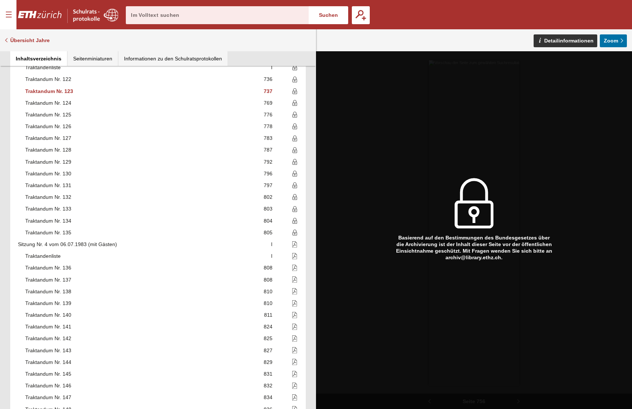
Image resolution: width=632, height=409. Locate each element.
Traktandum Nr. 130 (48, 173)
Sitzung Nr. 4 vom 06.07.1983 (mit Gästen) (67, 244)
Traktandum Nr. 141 (48, 327)
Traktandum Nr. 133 (48, 209)
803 (268, 209)
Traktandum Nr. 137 (48, 280)
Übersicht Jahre (30, 40)
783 (268, 138)
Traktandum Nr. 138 (48, 291)
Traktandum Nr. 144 (48, 362)
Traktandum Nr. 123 (49, 91)
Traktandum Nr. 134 (48, 221)
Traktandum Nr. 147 (48, 397)
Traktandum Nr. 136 (48, 268)
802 (268, 197)
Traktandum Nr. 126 (48, 126)
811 (268, 315)
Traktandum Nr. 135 (48, 232)
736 (268, 79)
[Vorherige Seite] (429, 401)
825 (268, 338)
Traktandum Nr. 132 (48, 197)
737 (268, 91)
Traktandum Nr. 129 (48, 162)
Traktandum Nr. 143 (48, 350)
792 (268, 162)
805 (268, 232)
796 (268, 173)
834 (268, 397)
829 (268, 362)
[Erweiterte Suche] (361, 15)
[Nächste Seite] (519, 401)
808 (268, 268)
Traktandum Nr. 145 (48, 374)
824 (268, 327)
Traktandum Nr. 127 (48, 138)
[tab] (38, 58)
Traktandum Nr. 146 (48, 385)
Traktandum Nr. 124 (48, 103)
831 (268, 374)
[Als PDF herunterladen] (286, 244)
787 (268, 150)
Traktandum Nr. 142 (48, 338)
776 (268, 115)
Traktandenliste (43, 67)
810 (268, 291)
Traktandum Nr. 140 (48, 315)
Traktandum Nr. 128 (48, 150)
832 (268, 385)
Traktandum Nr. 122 (48, 79)
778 (268, 126)
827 (268, 350)
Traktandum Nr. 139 (48, 303)
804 (268, 221)
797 (268, 185)
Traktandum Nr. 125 (48, 115)
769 (268, 103)
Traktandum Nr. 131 (48, 185)
